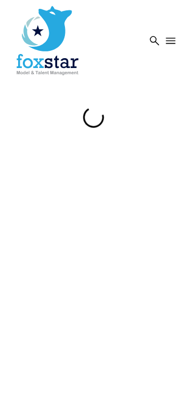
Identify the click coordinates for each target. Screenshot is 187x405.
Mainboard (111, 384)
